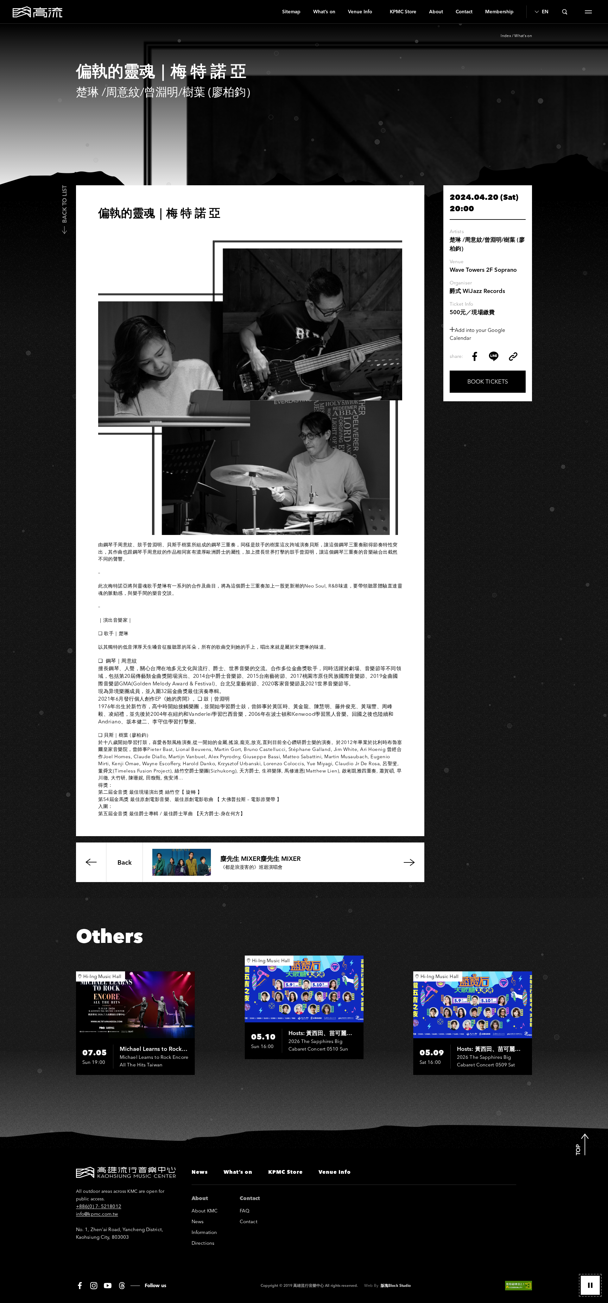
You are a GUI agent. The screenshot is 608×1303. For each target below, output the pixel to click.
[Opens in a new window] (474, 356)
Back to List (64, 204)
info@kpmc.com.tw (97, 1214)
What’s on (324, 12)
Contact (464, 12)
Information (204, 1232)
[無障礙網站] (518, 1285)
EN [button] (545, 12)
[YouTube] (107, 1285)
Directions (203, 1243)
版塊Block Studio (396, 1285)
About (436, 12)
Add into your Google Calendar (477, 334)
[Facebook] (80, 1285)
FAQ (245, 1211)
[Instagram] (94, 1285)
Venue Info (360, 12)
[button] (590, 1285)
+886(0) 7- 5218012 (98, 1206)
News (200, 1172)
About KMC (205, 1211)
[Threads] (122, 1285)
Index (506, 35)
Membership (499, 12)
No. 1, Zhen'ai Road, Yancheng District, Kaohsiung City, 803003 (119, 1233)
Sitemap (291, 12)
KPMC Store (403, 12)
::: (273, 12)
